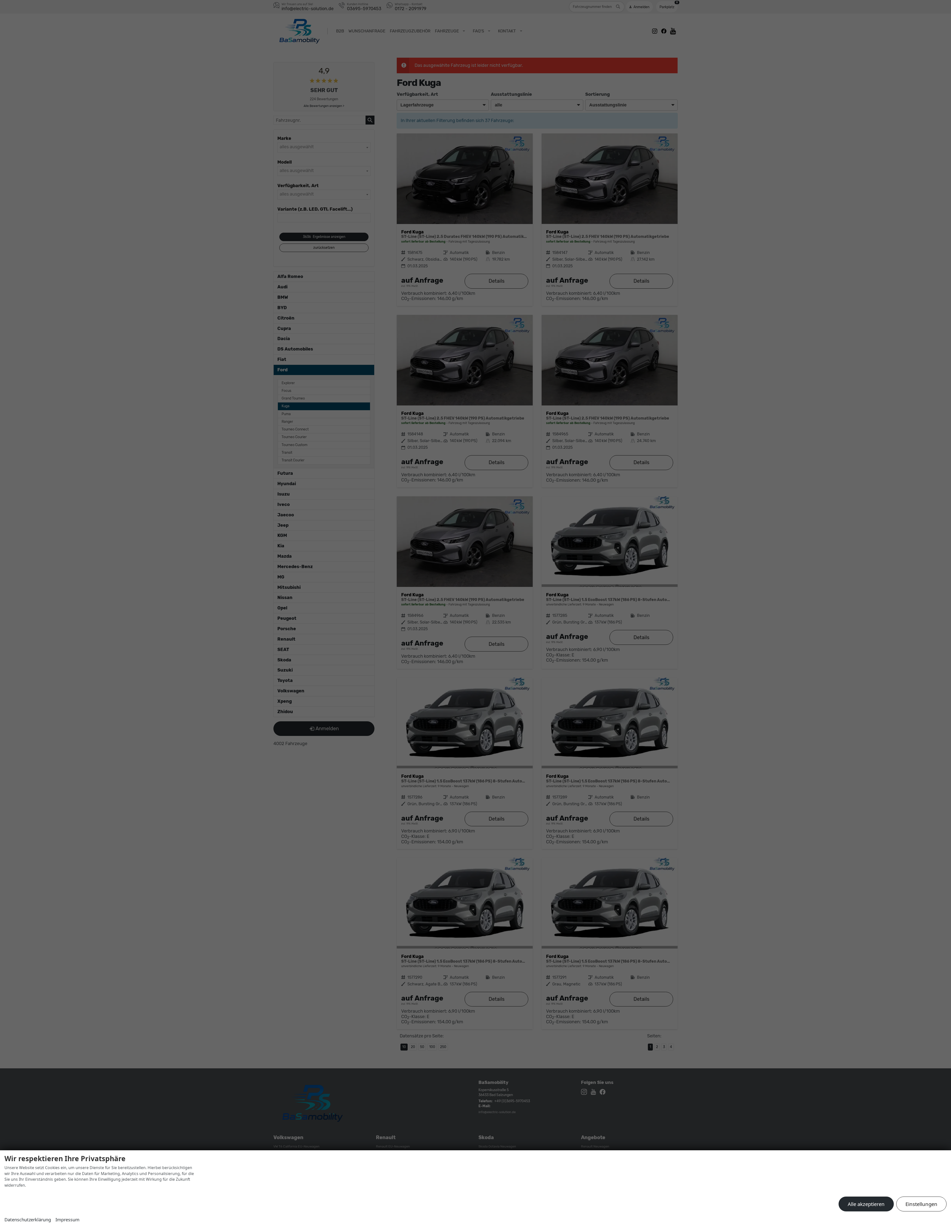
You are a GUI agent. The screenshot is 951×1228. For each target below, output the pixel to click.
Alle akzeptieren (866, 1204)
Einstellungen (921, 1204)
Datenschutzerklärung (27, 1220)
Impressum (67, 1220)
